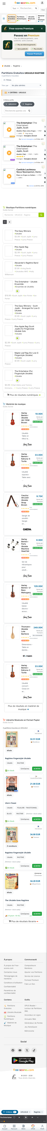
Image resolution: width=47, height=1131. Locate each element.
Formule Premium (32, 980)
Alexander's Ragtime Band (26, 263)
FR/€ (43, 10)
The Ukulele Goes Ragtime (17, 900)
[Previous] (19, 1117)
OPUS (33, 1129)
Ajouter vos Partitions (33, 972)
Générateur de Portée (34, 1023)
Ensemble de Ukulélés (24, 287)
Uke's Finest (10, 803)
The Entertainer (26, 125)
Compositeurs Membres (30, 966)
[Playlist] (38, 1117)
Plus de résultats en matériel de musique (23, 708)
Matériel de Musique (10, 1024)
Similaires (25, 768)
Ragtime (28, 104)
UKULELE (12, 104)
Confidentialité (10, 987)
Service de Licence (32, 976)
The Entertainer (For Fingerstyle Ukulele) (24, 372)
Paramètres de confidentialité (10, 991)
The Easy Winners (23, 231)
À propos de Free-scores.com (11, 966)
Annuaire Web (30, 1019)
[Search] (29, 110)
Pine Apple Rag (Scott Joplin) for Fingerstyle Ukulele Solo (24, 328)
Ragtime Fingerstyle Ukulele (18, 758)
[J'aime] (14, 1117)
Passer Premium (34, 54)
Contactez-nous (10, 972)
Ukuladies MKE (21, 271)
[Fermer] (42, 29)
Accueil (4, 1129)
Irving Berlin (25, 268)
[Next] (32, 1117)
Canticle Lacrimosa (28, 170)
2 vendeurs (12, 846)
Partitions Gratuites (9, 1007)
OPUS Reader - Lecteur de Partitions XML (33, 1008)
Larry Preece (27, 240)
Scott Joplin (25, 237)
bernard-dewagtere (27, 139)
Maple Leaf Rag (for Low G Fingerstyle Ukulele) (26, 354)
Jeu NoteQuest (31, 1027)
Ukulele (18, 234)
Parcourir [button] (14, 1129)
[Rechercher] (36, 8)
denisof (31, 186)
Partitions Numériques (9, 1017)
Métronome (29, 1031)
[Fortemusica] (14, 1076)
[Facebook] (13, 1050)
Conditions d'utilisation (13, 983)
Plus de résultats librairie (24, 921)
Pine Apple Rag (21, 247)
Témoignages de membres (10, 977)
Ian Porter (27, 296)
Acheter (37, 769)
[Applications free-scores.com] (3, 18)
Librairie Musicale (14, 1012)
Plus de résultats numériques (25, 395)
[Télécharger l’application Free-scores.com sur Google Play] (23, 1060)
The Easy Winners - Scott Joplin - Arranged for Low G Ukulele (27, 308)
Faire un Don (30, 984)
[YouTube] (20, 1050)
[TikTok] (34, 1050)
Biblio (23, 1129)
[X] (27, 1050)
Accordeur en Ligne (33, 1015)
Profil (42, 1129)
